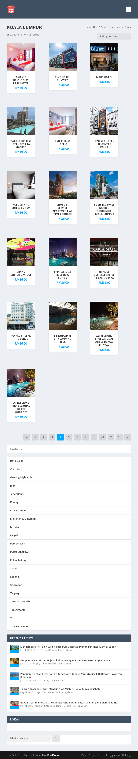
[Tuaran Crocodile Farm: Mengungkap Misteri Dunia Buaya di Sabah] (14, 691)
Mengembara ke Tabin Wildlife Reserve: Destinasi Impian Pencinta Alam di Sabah (68, 646)
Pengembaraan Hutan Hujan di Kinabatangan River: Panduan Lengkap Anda (65, 660)
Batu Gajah (17, 460)
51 (119, 437)
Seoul (13, 568)
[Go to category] (56, 738)
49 (102, 437)
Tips (12, 618)
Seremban (16, 585)
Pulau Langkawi (19, 551)
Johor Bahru (17, 494)
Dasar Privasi (88, 755)
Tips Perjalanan (19, 626)
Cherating (16, 469)
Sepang (14, 576)
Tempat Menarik (20, 601)
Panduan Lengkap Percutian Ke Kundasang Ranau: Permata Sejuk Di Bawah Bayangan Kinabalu (71, 675)
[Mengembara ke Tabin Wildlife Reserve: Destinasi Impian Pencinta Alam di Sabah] (14, 649)
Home (89, 27)
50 (111, 437)
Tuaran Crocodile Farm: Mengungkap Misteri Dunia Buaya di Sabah (60, 689)
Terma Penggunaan (109, 755)
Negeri (14, 535)
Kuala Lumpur (116, 27)
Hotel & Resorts (100, 27)
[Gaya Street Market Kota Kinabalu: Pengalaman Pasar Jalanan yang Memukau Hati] (14, 705)
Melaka (14, 527)
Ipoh (12, 485)
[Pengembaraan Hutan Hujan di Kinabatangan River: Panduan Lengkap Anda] (14, 662)
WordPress (53, 755)
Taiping (14, 593)
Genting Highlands (21, 477)
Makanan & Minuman (23, 518)
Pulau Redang (18, 560)
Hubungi (126, 755)
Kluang (14, 502)
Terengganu (17, 609)
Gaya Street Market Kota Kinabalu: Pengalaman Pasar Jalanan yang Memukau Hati (69, 702)
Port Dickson (17, 543)
